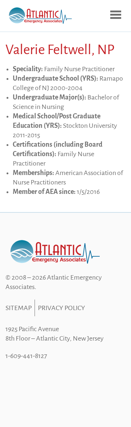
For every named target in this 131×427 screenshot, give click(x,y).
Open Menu (116, 15)
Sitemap (18, 308)
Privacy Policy (61, 308)
